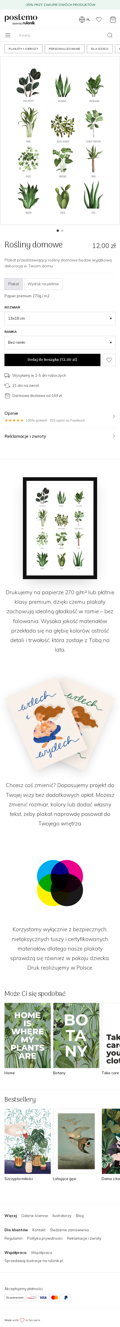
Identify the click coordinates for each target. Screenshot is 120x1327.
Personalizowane (64, 49)
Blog (80, 1215)
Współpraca (41, 1252)
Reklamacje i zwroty (84, 1238)
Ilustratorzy (61, 1215)
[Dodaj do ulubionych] (109, 360)
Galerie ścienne (34, 1215)
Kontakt (38, 1230)
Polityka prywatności (45, 1238)
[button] (58, 231)
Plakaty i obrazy (23, 49)
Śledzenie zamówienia (69, 1230)
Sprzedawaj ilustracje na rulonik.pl (33, 1260)
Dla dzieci (100, 49)
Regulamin (13, 1238)
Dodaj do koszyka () (52, 360)
